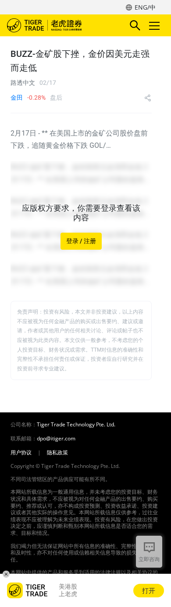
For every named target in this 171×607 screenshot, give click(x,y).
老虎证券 (57, 25)
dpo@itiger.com (56, 438)
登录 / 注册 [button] (81, 240)
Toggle (155, 25)
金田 (17, 97)
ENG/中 (145, 7)
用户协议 (21, 452)
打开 (148, 590)
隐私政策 (57, 452)
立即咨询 (149, 559)
